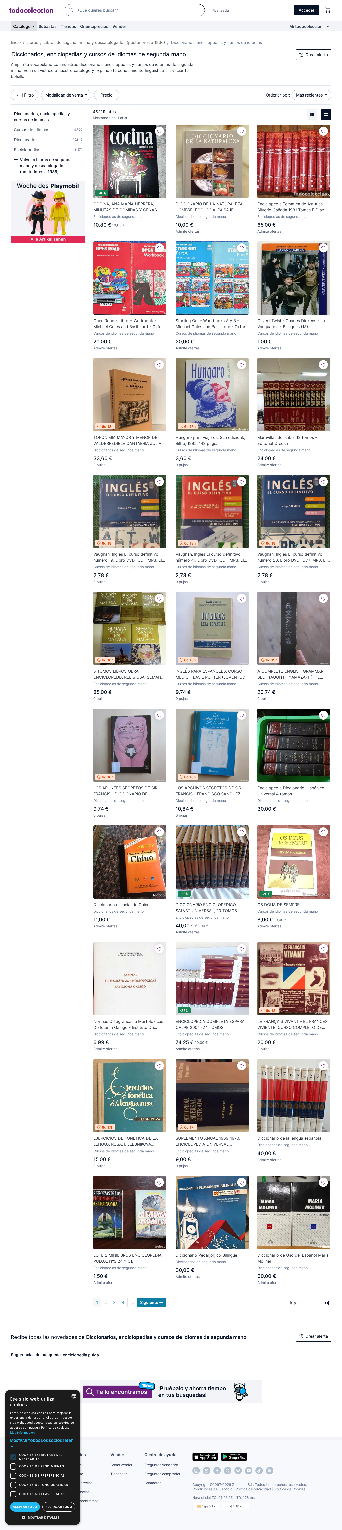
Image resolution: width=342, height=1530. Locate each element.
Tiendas (68, 26)
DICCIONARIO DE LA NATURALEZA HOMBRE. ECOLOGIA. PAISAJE (209, 206)
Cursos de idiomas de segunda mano (123, 333)
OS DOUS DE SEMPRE (278, 904)
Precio (107, 95)
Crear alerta (316, 54)
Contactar (152, 1483)
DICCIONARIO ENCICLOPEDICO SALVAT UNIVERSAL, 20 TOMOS (206, 907)
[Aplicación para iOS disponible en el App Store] (205, 1456)
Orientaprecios (94, 26)
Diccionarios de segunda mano (201, 216)
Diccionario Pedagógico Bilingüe (206, 1255)
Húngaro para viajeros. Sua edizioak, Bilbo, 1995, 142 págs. (210, 440)
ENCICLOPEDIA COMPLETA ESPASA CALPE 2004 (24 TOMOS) (210, 1024)
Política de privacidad (253, 1489)
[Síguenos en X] (227, 1470)
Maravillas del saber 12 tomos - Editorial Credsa (287, 440)
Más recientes (310, 95)
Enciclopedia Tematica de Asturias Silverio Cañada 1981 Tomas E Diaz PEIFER (290, 207)
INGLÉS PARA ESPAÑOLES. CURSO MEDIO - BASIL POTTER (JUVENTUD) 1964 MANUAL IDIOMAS (211, 674)
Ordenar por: (278, 95)
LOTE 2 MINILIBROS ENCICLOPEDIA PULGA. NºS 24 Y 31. (127, 1258)
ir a (293, 1302)
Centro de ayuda (160, 1454)
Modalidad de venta (64, 95)
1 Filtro (27, 95)
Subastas (48, 26)
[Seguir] (159, 131)
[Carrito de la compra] (328, 10)
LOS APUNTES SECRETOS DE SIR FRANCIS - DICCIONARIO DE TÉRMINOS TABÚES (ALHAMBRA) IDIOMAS (125, 791)
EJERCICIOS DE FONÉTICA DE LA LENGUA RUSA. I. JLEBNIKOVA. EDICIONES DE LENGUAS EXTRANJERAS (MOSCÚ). (125, 1141)
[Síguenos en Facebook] (217, 1470)
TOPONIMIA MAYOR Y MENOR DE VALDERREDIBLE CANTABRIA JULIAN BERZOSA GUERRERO (128, 440)
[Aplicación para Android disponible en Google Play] (234, 1456)
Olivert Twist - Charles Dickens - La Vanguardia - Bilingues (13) (291, 323)
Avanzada (221, 10)
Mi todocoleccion (306, 26)
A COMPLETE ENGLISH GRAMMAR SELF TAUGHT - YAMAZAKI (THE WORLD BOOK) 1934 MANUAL (290, 674)
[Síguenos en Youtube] (248, 1470)
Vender (119, 26)
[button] (42, 1443)
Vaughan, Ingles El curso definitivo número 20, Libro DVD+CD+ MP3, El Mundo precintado (292, 557)
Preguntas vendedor (161, 1465)
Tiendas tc (119, 1474)
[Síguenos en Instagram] (196, 1470)
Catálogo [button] (22, 26)
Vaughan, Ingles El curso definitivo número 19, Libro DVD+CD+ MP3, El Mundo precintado (127, 557)
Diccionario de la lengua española (289, 1138)
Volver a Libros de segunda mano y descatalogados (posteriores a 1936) (46, 165)
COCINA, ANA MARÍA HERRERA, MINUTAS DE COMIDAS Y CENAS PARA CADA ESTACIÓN (125, 207)
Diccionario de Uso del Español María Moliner (293, 1258)
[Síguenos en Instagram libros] (206, 1470)
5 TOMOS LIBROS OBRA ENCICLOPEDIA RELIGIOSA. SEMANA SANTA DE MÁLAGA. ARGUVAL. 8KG (128, 674)
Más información (22, 1432)
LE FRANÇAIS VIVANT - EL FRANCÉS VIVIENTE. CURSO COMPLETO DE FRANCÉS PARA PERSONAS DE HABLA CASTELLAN (292, 1024)
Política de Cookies (289, 1489)
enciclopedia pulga (81, 1354)
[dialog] (42, 1457)
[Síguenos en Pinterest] (238, 1470)
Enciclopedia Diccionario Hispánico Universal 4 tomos (290, 790)
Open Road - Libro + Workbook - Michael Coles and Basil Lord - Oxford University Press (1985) (129, 324)
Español (208, 1506)
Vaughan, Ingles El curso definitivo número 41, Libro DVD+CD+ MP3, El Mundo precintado (210, 557)
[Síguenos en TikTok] (259, 1470)
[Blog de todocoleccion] (269, 1470)
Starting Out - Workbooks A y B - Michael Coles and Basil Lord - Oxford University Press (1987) (212, 324)
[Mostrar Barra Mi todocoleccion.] (328, 26)
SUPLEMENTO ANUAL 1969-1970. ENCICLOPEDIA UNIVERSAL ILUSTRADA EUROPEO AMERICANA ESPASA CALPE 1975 (209, 1141)
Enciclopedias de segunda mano (119, 216)
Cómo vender (121, 1465)
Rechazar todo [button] (58, 1507)
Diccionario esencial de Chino (121, 904)
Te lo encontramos (83, 1501)
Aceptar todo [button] (25, 1507)
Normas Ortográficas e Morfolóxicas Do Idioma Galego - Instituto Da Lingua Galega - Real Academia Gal (128, 1024)
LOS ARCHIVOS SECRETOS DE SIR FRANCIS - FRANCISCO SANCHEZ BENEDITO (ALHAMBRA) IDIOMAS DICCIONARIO (208, 791)
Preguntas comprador (162, 1474)
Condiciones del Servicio (212, 1489)
